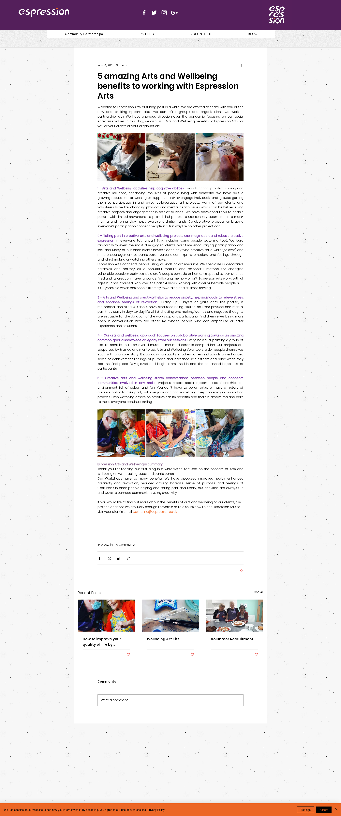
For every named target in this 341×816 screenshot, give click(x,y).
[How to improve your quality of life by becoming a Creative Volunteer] (106, 616)
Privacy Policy (156, 810)
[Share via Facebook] (99, 558)
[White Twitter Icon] (154, 12)
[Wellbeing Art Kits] (170, 616)
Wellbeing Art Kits (163, 639)
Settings (306, 810)
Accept (324, 810)
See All (258, 592)
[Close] (336, 810)
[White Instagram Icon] (164, 12)
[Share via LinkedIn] (119, 558)
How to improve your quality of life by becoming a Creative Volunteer (102, 642)
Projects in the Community (117, 545)
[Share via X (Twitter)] (109, 558)
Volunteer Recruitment (232, 639)
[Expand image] (121, 157)
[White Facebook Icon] (144, 12)
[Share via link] (128, 558)
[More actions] (241, 65)
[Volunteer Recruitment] (234, 616)
